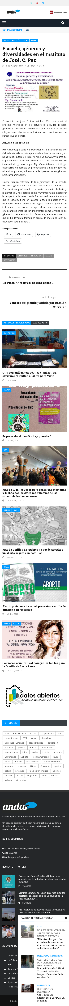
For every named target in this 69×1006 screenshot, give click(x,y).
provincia (19, 770)
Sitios (44, 775)
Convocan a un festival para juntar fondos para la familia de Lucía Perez (33, 664)
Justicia (40, 927)
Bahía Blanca (19, 733)
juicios (35, 752)
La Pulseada (14, 960)
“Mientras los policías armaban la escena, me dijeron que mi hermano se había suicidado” (51, 939)
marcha (18, 761)
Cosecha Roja (14, 968)
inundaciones (11, 752)
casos (33, 733)
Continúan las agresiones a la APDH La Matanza (51, 994)
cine (60, 733)
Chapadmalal (47, 733)
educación (36, 256)
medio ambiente (52, 761)
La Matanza (10, 756)
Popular (22, 867)
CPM (5, 450)
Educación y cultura (20, 40)
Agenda (7, 390)
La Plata (24, 756)
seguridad (32, 775)
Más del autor (40, 323)
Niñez (33, 766)
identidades (9, 260)
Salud (16, 510)
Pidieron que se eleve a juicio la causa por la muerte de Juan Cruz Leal (41, 911)
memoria (9, 766)
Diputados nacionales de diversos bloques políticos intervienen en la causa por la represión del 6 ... (41, 895)
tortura (54, 775)
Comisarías (41, 956)
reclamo (9, 775)
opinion (57, 766)
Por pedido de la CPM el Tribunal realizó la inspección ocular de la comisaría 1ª (50, 968)
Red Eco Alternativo (17, 986)
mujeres (22, 766)
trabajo (8, 780)
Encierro (53, 956)
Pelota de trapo (15, 955)
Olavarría (45, 766)
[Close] (66, 918)
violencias (21, 780)
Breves (6, 40)
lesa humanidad (41, 756)
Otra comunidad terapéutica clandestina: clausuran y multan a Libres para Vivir (29, 374)
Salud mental (9, 333)
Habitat (33, 747)
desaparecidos (36, 742)
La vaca (11, 977)
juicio (24, 752)
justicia (46, 752)
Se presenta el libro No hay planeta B (26, 436)
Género (34, 40)
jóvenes (58, 752)
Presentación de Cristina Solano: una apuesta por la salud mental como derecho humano (42, 879)
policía (8, 770)
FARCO (11, 964)
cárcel (34, 738)
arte (7, 733)
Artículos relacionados (17, 323)
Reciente (7, 867)
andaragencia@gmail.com (17, 857)
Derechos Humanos (14, 742)
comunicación (11, 738)
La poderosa (14, 973)
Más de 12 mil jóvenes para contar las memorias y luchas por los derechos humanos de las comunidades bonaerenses (34, 493)
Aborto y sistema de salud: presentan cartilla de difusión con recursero (34, 608)
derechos (22, 256)
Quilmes (57, 770)
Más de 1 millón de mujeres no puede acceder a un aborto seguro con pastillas (33, 551)
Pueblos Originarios (38, 770)
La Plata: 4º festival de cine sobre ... (27, 283)
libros (7, 761)
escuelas (9, 747)
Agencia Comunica (17, 982)
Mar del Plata (32, 761)
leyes (55, 756)
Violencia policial (44, 985)
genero (48, 256)
